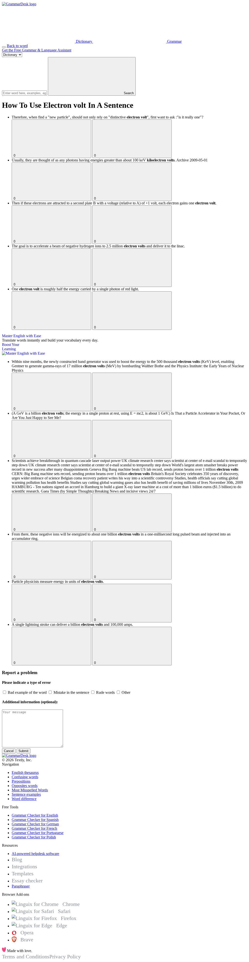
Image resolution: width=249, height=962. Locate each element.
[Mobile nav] (4, 47)
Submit (23, 751)
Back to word (17, 46)
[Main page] (19, 4)
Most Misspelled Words (30, 790)
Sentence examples (26, 794)
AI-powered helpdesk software (35, 854)
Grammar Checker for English (35, 815)
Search (128, 93)
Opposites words (24, 786)
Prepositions (21, 781)
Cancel (9, 751)
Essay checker (27, 881)
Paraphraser (21, 886)
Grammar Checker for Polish (34, 837)
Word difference (24, 799)
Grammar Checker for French (34, 828)
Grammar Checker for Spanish (35, 820)
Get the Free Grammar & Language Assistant (36, 50)
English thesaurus (25, 772)
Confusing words (25, 777)
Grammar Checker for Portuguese (37, 833)
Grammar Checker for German (35, 824)
